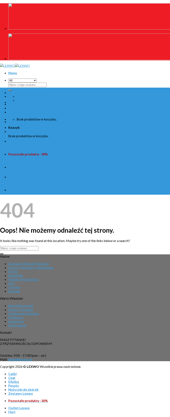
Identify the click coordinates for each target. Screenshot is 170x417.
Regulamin (15, 275)
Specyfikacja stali (20, 305)
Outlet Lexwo (19, 167)
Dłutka (13, 112)
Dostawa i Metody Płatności (28, 264)
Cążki (12, 92)
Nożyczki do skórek (23, 131)
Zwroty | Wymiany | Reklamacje (30, 267)
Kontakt (14, 291)
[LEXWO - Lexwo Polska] (15, 66)
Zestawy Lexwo (20, 141)
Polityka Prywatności (23, 279)
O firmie (14, 287)
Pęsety (13, 122)
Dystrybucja (17, 325)
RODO (13, 271)
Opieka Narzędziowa (23, 313)
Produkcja (15, 317)
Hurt (12, 177)
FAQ (11, 283)
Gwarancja (16, 321)
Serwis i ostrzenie (20, 309)
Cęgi (11, 102)
